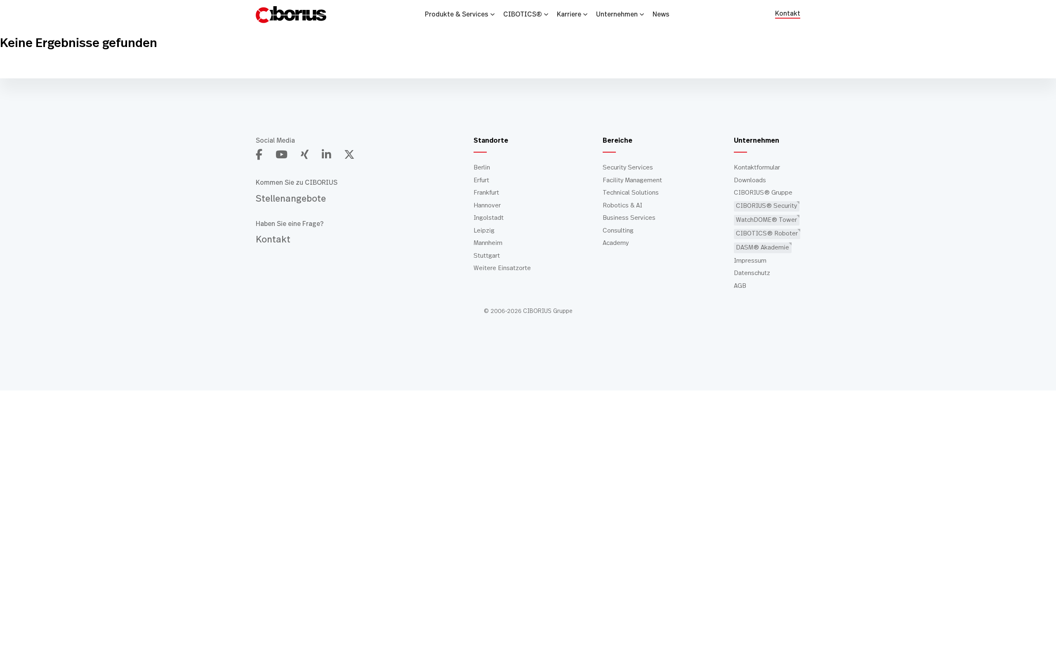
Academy (616, 243)
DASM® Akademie (762, 248)
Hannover (487, 205)
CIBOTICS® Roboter (767, 234)
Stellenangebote (291, 198)
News (661, 14)
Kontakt (787, 14)
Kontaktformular (757, 168)
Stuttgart (487, 256)
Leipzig (484, 231)
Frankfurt (486, 193)
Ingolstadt (489, 218)
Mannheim (488, 243)
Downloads (750, 180)
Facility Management (632, 180)
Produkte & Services (456, 14)
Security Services (628, 168)
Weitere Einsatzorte (502, 268)
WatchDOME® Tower (766, 220)
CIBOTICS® (522, 14)
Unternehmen (617, 14)
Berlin (482, 168)
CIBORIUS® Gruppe (763, 193)
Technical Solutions (631, 193)
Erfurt (481, 180)
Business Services (629, 218)
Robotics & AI (622, 205)
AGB (740, 286)
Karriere (569, 14)
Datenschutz (752, 273)
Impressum (750, 261)
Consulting (618, 231)
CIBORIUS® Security (766, 206)
